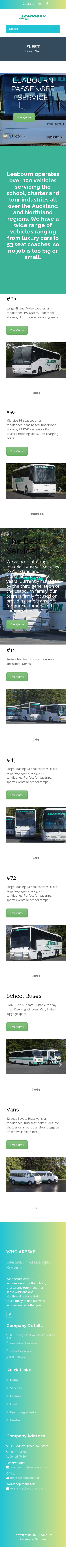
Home (28, 51)
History (15, 1396)
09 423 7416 (17, 1457)
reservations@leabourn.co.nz (29, 1467)
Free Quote (24, 117)
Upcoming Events (23, 1412)
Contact (16, 1420)
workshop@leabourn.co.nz (28, 1488)
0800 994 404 (33, 3)
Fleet (14, 1404)
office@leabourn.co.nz (24, 1478)
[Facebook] (9, 1314)
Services (16, 1388)
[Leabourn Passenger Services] (33, 17)
